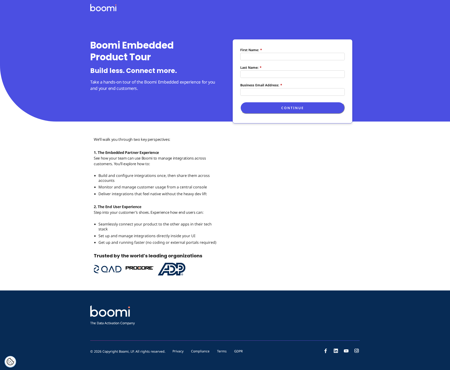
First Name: (251, 50)
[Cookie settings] (10, 362)
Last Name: (251, 67)
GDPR (238, 351)
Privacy (178, 351)
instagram (356, 350)
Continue (292, 108)
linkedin (336, 350)
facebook (325, 350)
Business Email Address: (261, 85)
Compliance (200, 351)
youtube (346, 350)
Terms (222, 351)
